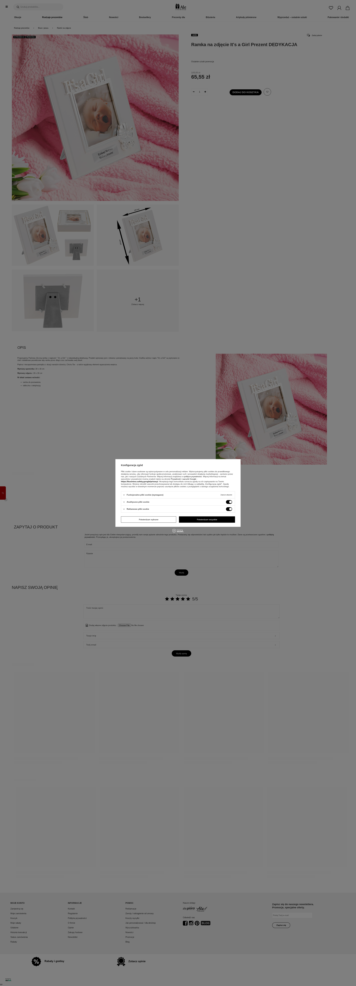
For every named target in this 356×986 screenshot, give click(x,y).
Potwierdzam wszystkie (207, 519)
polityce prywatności (193, 476)
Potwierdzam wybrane (148, 519)
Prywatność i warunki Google (183, 479)
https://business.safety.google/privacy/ (139, 481)
